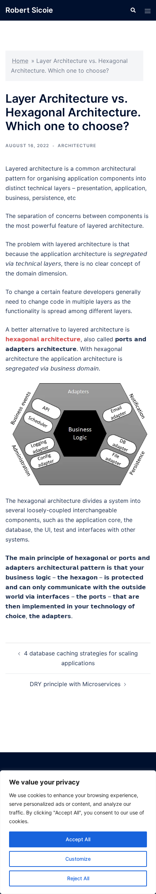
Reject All (78, 878)
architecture (77, 145)
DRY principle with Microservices (75, 684)
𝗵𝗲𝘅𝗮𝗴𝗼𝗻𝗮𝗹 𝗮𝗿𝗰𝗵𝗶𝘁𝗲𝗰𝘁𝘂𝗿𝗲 (43, 339)
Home (20, 60)
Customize (78, 859)
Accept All (78, 839)
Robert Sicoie (29, 10)
